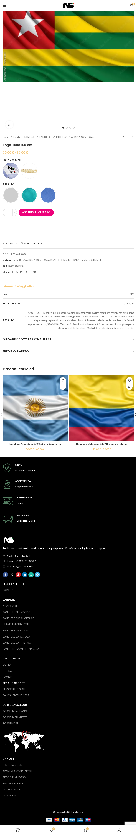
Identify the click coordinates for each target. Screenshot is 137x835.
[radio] (11, 171)
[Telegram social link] (34, 272)
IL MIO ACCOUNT (13, 764)
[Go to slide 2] (67, 128)
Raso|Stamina (16, 265)
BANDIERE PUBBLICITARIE (18, 618)
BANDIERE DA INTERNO (53, 136)
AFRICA (20, 259)
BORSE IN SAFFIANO (15, 711)
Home (6, 136)
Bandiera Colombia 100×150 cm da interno (102, 443)
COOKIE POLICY (13, 789)
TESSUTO (8, 184)
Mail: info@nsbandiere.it (20, 566)
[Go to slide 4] (74, 128)
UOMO (7, 664)
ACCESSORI (10, 605)
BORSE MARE (10, 723)
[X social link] (16, 272)
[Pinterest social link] (21, 272)
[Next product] (132, 137)
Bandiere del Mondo (24, 136)
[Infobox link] (68, 467)
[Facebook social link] (12, 272)
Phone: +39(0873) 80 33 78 (22, 561)
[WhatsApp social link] (30, 272)
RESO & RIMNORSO (14, 777)
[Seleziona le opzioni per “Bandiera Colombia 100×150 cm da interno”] (129, 387)
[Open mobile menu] (4, 5)
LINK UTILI (9, 758)
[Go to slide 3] (70, 128)
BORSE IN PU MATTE (15, 717)
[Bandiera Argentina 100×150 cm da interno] (35, 408)
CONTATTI (9, 795)
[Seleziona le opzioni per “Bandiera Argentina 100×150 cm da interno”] (63, 387)
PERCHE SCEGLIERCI (15, 583)
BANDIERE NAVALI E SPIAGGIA (21, 648)
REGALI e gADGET (14, 683)
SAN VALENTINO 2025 (16, 695)
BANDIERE (9, 599)
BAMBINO (9, 676)
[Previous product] (123, 137)
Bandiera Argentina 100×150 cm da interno (35, 443)
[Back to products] (128, 137)
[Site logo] (68, 4)
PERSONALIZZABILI (14, 689)
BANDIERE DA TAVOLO (16, 636)
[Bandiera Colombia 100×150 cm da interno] (101, 408)
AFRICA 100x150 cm (82, 136)
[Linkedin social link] (26, 272)
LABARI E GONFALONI (16, 624)
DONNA (7, 670)
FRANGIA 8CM (11, 159)
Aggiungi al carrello (36, 212)
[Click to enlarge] (9, 125)
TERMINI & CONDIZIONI (17, 771)
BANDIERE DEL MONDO (17, 612)
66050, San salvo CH (18, 555)
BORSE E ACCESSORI (15, 704)
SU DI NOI (8, 590)
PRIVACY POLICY (13, 783)
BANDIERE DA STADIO (16, 630)
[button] (6, 65)
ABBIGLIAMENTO (13, 658)
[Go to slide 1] (63, 128)
